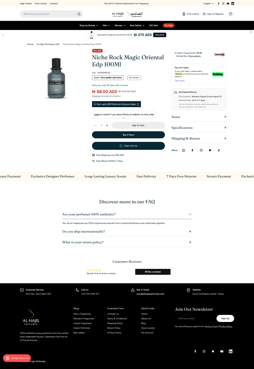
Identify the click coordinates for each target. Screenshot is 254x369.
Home (30, 44)
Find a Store (41, 3)
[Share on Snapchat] (210, 150)
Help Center (26, 3)
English (207, 3)
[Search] (79, 14)
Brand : (108, 77)
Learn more (179, 81)
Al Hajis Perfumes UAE (48, 44)
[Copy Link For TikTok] (218, 150)
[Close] (2, 35)
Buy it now (128, 134)
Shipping (96, 96)
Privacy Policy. (226, 326)
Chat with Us (130, 146)
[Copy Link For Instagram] (201, 150)
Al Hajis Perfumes (36, 361)
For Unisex (134, 77)
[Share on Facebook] (192, 150)
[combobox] (51, 13)
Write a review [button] (153, 271)
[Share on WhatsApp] (183, 150)
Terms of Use (211, 326)
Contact (54, 3)
